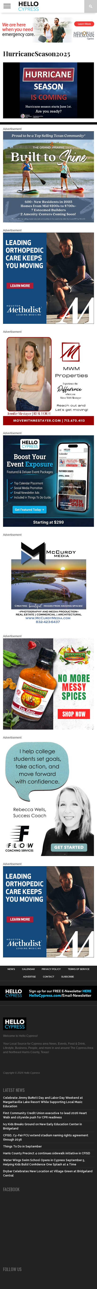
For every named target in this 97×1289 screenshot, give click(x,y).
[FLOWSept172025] (48, 855)
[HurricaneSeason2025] (48, 116)
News (11, 969)
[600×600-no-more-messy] (48, 728)
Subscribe (67, 977)
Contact (48, 977)
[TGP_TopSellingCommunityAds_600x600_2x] (48, 221)
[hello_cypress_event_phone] (48, 526)
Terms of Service (78, 969)
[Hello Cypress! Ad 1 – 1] (48, 424)
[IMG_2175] (48, 627)
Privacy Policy (51, 969)
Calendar (28, 969)
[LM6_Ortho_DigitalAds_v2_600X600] (48, 322)
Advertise (29, 977)
